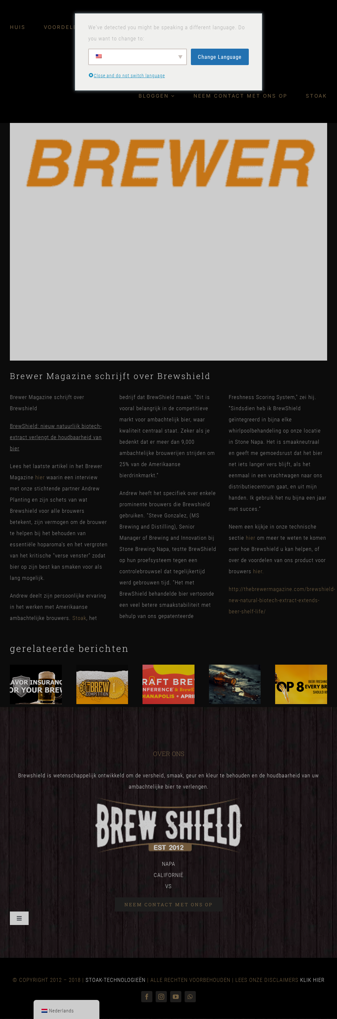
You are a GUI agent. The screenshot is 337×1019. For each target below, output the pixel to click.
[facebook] (146, 996)
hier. (258, 571)
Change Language (220, 57)
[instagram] (161, 996)
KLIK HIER (312, 980)
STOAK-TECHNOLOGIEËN (115, 980)
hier (40, 477)
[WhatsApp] (190, 996)
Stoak (79, 618)
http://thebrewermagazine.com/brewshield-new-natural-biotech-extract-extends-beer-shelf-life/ (282, 600)
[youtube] (175, 996)
